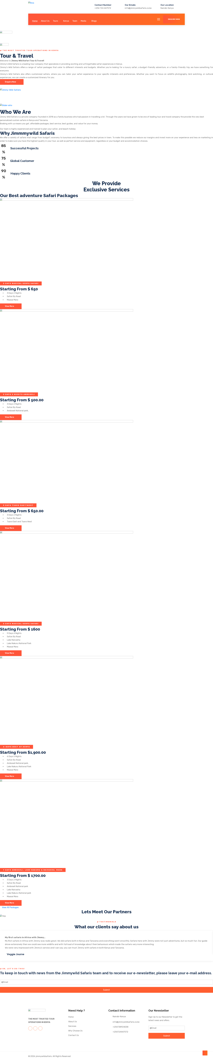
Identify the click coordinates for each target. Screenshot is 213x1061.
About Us (45, 21)
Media (83, 21)
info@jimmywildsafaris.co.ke (138, 8)
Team (74, 21)
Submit (106, 990)
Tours (55, 21)
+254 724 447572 (103, 8)
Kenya (66, 21)
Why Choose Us (75, 1031)
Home (34, 21)
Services (72, 1026)
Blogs (94, 21)
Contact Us (73, 1035)
